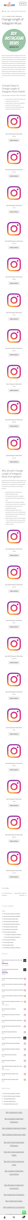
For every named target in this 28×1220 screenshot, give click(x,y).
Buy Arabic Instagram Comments (13, 934)
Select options (14, 140)
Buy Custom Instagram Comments (12, 913)
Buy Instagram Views (9, 945)
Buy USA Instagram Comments (12, 937)
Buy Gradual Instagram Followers (12, 924)
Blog (8, 11)
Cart (22, 1216)
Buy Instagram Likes (8, 942)
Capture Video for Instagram (7, 894)
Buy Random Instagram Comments (12, 947)
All (4, 911)
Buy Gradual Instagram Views (11, 929)
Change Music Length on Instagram (20, 894)
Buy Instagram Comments (10, 932)
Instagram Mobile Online (9, 1101)
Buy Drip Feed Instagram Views (11, 921)
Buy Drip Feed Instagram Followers (12, 916)
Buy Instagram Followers (10, 939)
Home (5, 11)
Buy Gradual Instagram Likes (11, 926)
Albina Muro (19, 16)
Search (14, 1217)
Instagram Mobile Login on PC (11, 1104)
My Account (4, 1217)
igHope (11, 1214)
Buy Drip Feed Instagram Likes (11, 918)
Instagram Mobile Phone (9, 1098)
